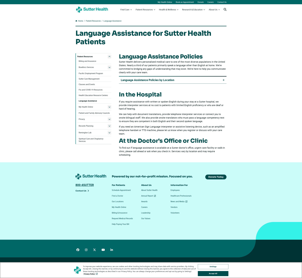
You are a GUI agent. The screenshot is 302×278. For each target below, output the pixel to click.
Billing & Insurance (119, 212)
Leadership (145, 212)
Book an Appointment (185, 2)
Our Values (145, 218)
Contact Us (221, 2)
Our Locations (118, 201)
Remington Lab (85, 132)
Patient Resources (85, 56)
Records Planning (86, 126)
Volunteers (175, 212)
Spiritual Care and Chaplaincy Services (91, 140)
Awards (144, 201)
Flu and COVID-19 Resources (91, 90)
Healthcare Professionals (181, 195)
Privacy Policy (91, 274)
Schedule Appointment (121, 190)
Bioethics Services (86, 67)
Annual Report (149, 195)
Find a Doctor (117, 195)
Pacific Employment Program (91, 73)
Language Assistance (88, 101)
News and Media (179, 201)
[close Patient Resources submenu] (109, 57)
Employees (175, 190)
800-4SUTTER (85, 185)
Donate (201, 2)
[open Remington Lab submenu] (109, 133)
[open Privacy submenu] (109, 119)
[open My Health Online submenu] (109, 107)
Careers (210, 2)
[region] (151, 270)
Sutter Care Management (89, 79)
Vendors (174, 207)
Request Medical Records (122, 218)
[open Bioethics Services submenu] (109, 67)
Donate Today (215, 177)
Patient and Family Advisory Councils (94, 113)
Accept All (213, 273)
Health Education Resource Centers (93, 95)
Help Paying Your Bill (120, 224)
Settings (213, 266)
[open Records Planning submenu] (109, 126)
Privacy (82, 119)
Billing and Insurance (87, 61)
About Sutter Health (149, 190)
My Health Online (165, 2)
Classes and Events (87, 84)
